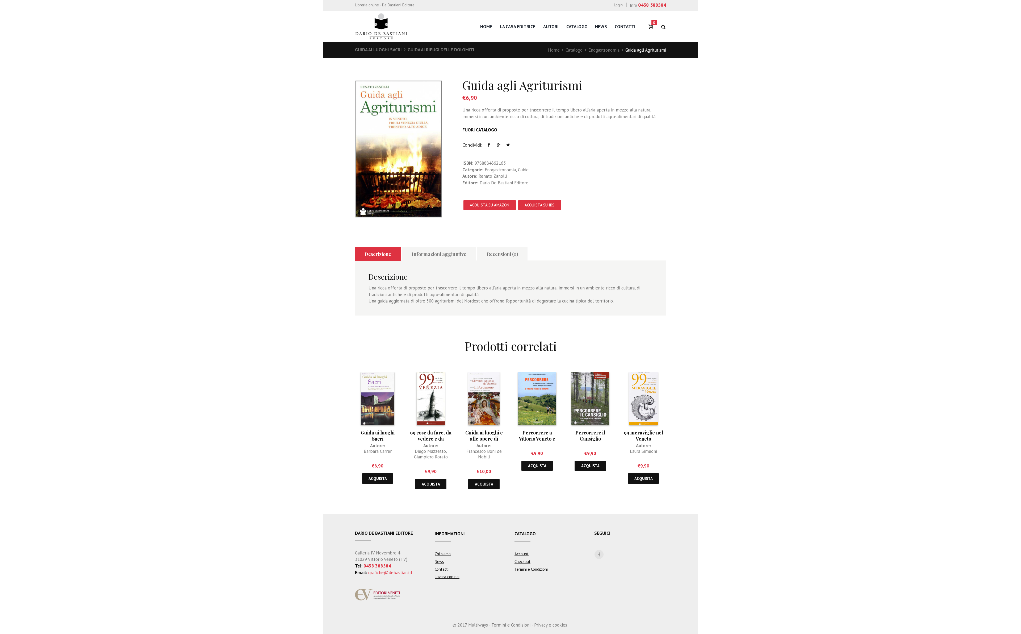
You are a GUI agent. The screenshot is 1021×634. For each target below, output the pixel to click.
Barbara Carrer (378, 451)
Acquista (378, 478)
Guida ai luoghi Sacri (378, 50)
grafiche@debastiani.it (390, 572)
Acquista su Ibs (539, 205)
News (601, 27)
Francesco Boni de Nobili (484, 454)
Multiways (478, 625)
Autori (551, 27)
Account (521, 553)
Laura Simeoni (643, 451)
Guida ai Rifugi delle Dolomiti (441, 50)
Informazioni (450, 534)
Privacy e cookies (550, 625)
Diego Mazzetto (430, 451)
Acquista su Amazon (489, 205)
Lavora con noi (447, 576)
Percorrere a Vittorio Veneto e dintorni (537, 438)
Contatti (625, 27)
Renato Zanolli (493, 176)
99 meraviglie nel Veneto (643, 435)
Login (618, 4)
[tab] (378, 254)
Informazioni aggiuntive (439, 254)
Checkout (522, 561)
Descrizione (378, 254)
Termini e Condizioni (531, 569)
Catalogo (577, 27)
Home (486, 27)
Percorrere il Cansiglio (590, 435)
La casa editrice (517, 27)
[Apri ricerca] (663, 27)
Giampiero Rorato (431, 457)
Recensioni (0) (502, 254)
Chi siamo (443, 553)
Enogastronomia (604, 50)
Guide (523, 170)
